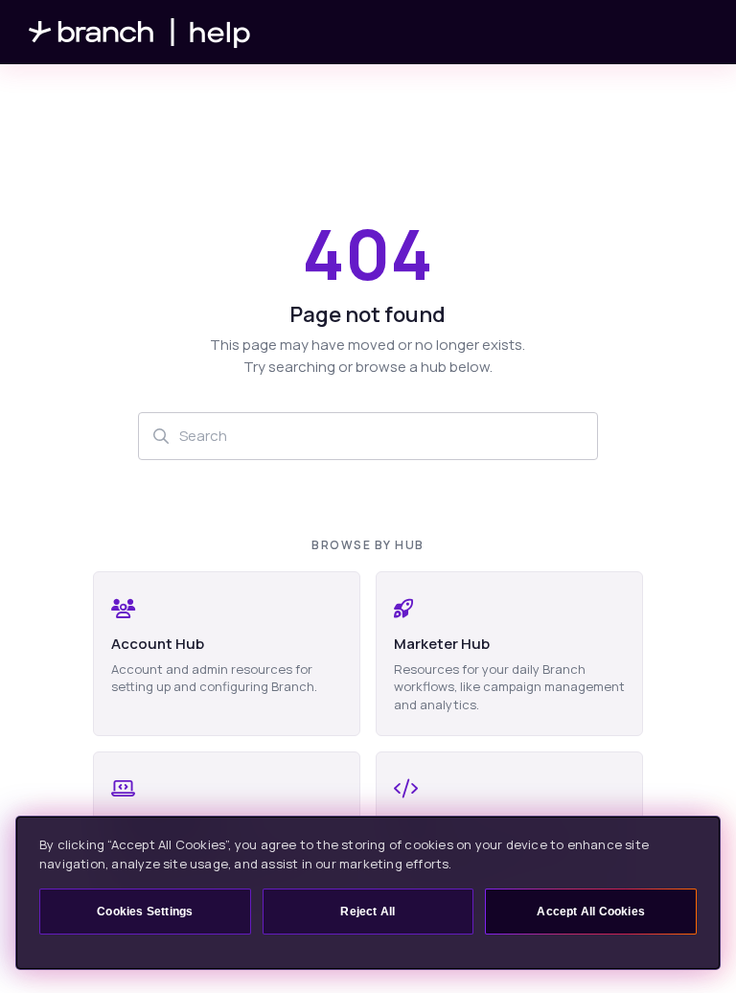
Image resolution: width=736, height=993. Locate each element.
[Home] (140, 32)
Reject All (367, 911)
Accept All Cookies (591, 911)
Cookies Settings (145, 911)
